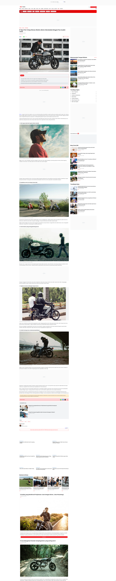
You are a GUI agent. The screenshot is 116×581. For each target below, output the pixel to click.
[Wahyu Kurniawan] (20, 426)
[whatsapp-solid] (61, 87)
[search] (89, 7)
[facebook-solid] (63, 87)
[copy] (67, 87)
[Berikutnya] (69, 476)
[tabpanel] (44, 81)
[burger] (96, 8)
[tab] (22, 75)
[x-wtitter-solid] (65, 87)
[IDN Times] (22, 6)
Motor (20, 114)
